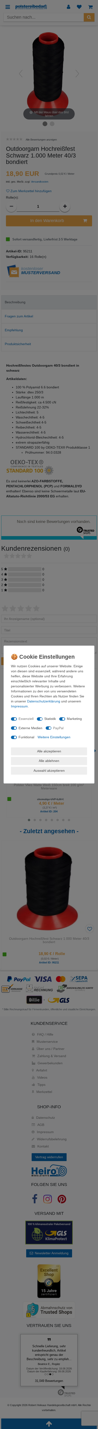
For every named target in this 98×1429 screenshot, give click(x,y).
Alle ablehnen (49, 761)
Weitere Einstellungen (54, 737)
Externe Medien (30, 728)
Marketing (74, 719)
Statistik (50, 719)
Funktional (26, 737)
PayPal (58, 728)
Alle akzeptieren (49, 751)
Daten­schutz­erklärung (43, 701)
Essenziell (26, 719)
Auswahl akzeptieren (49, 770)
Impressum (19, 706)
